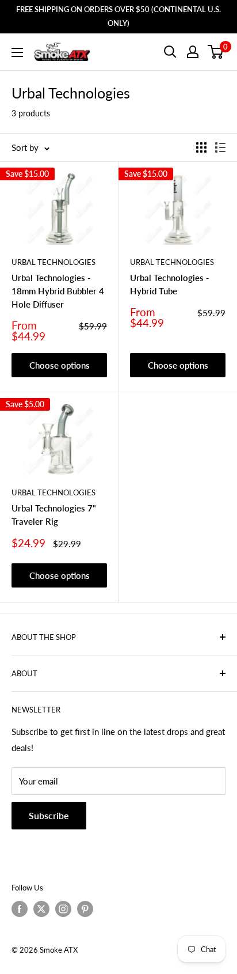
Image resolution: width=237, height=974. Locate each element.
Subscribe (49, 815)
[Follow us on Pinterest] (85, 909)
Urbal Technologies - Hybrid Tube (169, 284)
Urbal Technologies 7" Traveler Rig (54, 514)
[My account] (192, 52)
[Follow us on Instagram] (63, 909)
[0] (216, 52)
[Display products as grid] (201, 147)
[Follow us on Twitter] (41, 909)
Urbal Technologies (53, 262)
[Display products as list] (220, 147)
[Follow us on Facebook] (20, 909)
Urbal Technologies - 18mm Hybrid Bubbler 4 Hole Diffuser (58, 291)
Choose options (59, 365)
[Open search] (170, 52)
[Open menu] (17, 52)
